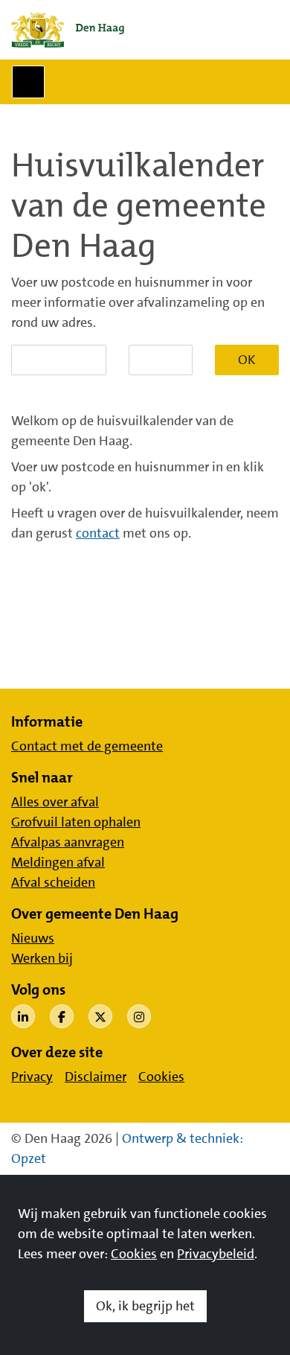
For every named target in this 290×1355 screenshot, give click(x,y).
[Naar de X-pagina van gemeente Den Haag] (100, 1016)
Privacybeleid (215, 1254)
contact (98, 533)
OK (247, 360)
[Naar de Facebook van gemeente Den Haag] (62, 1016)
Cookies (134, 1254)
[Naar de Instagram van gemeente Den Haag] (139, 1016)
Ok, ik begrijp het (145, 1306)
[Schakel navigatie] (28, 82)
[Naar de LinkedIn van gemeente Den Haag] (23, 1016)
